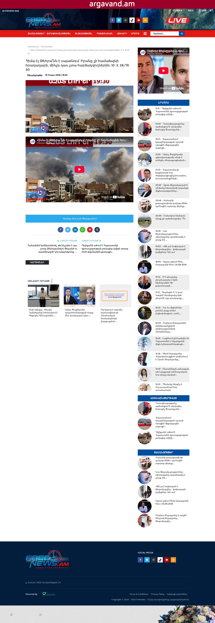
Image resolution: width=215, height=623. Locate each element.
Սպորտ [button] (135, 33)
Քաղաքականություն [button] (59, 33)
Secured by (32, 594)
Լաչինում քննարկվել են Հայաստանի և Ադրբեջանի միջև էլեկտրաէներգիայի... (172, 341)
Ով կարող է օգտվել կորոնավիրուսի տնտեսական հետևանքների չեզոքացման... (111, 315)
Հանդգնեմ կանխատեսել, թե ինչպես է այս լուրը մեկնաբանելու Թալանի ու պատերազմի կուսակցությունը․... (52, 248)
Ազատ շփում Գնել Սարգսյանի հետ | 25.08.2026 (171, 263)
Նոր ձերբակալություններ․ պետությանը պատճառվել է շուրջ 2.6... (170, 235)
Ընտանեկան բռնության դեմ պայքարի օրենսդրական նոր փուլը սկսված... (172, 372)
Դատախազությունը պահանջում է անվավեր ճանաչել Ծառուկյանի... (169, 126)
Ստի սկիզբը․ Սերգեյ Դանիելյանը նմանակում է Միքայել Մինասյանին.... (43, 312)
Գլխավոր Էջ (33, 47)
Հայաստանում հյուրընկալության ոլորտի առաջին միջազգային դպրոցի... (169, 143)
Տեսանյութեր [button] (36, 33)
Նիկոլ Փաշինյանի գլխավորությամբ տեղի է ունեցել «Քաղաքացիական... (170, 157)
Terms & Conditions (138, 594)
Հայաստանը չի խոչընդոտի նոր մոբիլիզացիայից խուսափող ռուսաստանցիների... (170, 174)
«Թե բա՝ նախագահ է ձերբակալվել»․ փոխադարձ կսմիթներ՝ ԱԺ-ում (170, 249)
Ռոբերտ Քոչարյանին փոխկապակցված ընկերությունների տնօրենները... (170, 327)
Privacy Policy (157, 594)
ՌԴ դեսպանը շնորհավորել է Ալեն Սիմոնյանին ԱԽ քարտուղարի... (166, 281)
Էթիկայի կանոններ (177, 594)
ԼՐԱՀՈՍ (163, 102)
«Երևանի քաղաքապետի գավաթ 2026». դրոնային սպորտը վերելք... (171, 203)
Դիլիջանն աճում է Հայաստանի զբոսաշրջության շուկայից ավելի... (171, 111)
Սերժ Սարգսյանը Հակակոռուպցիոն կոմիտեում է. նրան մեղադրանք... (171, 356)
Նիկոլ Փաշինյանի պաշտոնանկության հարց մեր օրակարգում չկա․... (79, 312)
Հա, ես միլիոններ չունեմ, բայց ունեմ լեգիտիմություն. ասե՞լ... (168, 310)
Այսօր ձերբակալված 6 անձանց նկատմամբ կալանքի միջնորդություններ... (171, 188)
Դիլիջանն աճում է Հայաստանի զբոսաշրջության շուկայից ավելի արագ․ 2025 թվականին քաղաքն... (105, 248)
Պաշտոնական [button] (105, 33)
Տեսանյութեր (47, 47)
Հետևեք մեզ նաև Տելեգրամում (79, 218)
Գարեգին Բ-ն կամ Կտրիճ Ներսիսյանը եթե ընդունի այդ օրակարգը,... (169, 295)
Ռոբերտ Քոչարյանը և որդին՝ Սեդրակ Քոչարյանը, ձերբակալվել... (171, 518)
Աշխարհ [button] (122, 33)
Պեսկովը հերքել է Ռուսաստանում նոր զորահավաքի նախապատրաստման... (168, 388)
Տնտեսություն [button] (83, 33)
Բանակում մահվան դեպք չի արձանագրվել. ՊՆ (170, 217)
